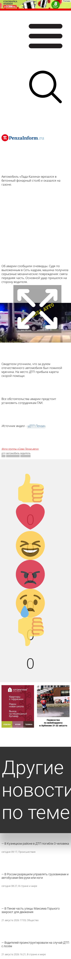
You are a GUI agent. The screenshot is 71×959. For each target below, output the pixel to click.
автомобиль (13, 453)
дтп (3, 453)
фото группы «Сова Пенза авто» (20, 448)
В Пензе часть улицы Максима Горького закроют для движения (30, 910)
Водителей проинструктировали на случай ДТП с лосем (35, 944)
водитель (25, 453)
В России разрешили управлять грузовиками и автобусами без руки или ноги (35, 875)
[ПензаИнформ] (22, 138)
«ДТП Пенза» (36, 426)
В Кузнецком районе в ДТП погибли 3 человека (36, 843)
